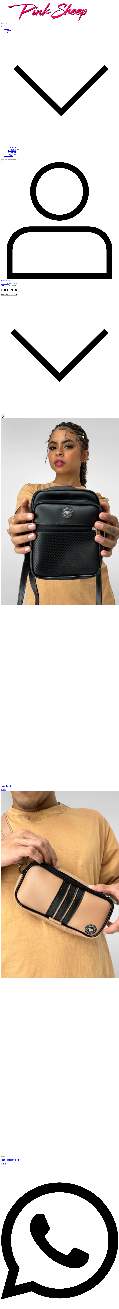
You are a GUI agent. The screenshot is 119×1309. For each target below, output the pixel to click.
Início (2, 284)
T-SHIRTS (7, 30)
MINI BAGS (12, 147)
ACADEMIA (12, 154)
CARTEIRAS (8, 156)
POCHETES (12, 152)
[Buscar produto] (1, 161)
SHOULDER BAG (14, 149)
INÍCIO (6, 29)
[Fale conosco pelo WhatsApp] (59, 1307)
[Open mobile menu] (1, 26)
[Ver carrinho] (1, 282)
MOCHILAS (12, 151)
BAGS (6, 284)
